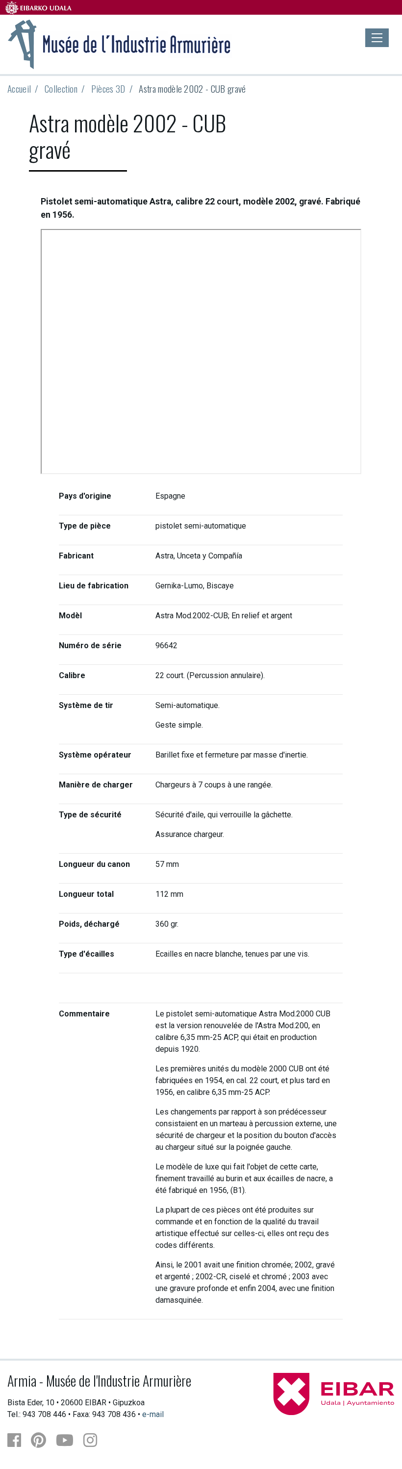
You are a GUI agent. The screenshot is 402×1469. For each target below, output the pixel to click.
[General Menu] (377, 37)
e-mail (153, 1414)
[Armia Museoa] (119, 43)
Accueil (19, 88)
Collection (61, 88)
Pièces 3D (108, 88)
